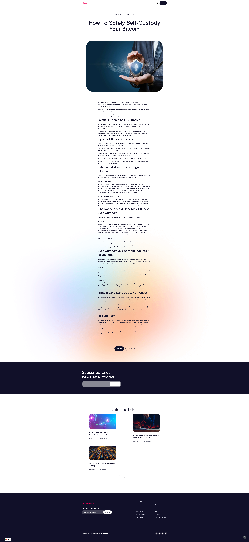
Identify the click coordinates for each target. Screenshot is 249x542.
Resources (118, 14)
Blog (156, 511)
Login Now (163, 3)
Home (156, 501)
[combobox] (8, 539)
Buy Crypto (112, 3)
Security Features (140, 514)
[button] (139, 3)
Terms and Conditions (161, 517)
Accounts (157, 514)
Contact (157, 508)
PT (8, 539)
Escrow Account (139, 511)
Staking (137, 505)
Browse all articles (124, 477)
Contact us (119, 348)
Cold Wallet (121, 3)
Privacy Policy (139, 517)
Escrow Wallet (130, 3)
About (156, 505)
